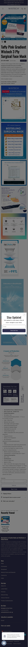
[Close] (24, 314)
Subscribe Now (14, 330)
